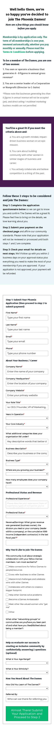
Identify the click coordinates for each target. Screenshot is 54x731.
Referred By (11, 694)
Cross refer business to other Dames (26, 574)
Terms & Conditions (14, 51)
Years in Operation (15, 414)
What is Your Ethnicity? (17, 669)
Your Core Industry (15, 424)
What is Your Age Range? (18, 659)
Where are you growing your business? (25, 470)
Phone (9, 348)
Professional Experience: (18, 498)
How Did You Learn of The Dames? (23, 684)
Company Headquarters (18, 378)
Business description (16, 448)
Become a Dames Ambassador (24, 599)
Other (12, 612)
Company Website (15, 390)
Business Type (13, 460)
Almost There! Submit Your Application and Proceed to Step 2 (27, 713)
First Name (11, 312)
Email (9, 336)
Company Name (14, 366)
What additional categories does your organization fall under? (24, 435)
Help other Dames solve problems (25, 595)
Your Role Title (13, 402)
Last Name (11, 324)
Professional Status (15, 512)
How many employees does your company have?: (26, 481)
